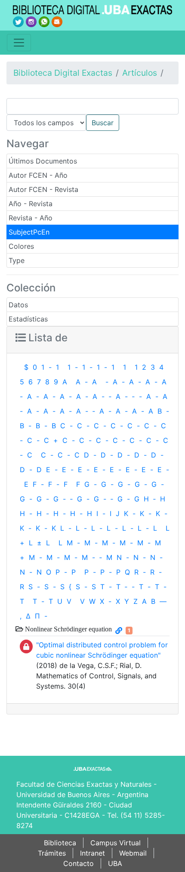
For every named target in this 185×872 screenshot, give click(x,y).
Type (17, 260)
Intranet (92, 853)
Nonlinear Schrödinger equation (67, 628)
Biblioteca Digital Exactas (62, 73)
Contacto (78, 863)
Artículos (139, 73)
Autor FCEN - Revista (43, 189)
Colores (21, 246)
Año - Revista (30, 203)
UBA (115, 863)
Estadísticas (28, 319)
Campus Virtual (115, 842)
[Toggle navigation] (19, 42)
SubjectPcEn (29, 232)
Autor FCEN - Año (38, 175)
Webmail (133, 853)
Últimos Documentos (43, 161)
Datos (18, 304)
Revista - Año (30, 217)
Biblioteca (60, 842)
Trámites (52, 853)
